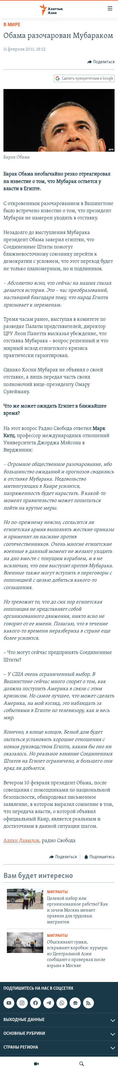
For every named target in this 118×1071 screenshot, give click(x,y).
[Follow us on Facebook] (35, 1002)
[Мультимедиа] (36, 1064)
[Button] (101, 62)
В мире (11, 25)
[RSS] (88, 1002)
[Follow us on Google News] (75, 1002)
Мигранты (57, 892)
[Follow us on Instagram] (22, 1002)
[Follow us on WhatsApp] (61, 1002)
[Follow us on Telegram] (48, 1002)
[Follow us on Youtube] (8, 1002)
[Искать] (81, 1064)
